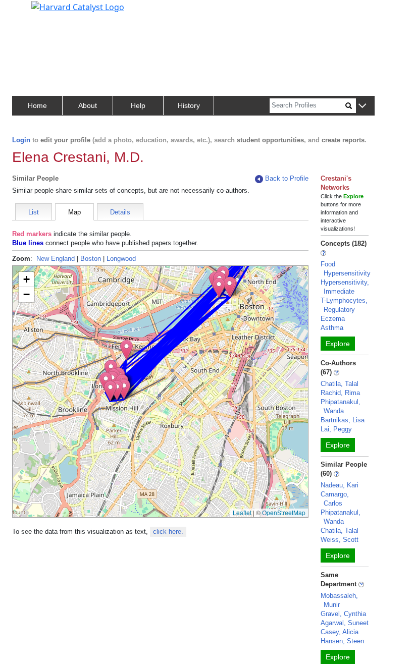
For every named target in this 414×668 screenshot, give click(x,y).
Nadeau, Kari (339, 485)
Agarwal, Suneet (345, 623)
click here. (168, 531)
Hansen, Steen (342, 641)
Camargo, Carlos (335, 498)
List (33, 212)
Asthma (332, 327)
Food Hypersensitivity (346, 268)
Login (21, 140)
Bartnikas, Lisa (343, 420)
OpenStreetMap (283, 512)
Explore (338, 344)
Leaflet (242, 512)
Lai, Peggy (336, 429)
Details (120, 212)
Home (37, 105)
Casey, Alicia (339, 632)
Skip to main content (42, 12)
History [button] (189, 105)
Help (138, 105)
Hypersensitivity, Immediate (345, 287)
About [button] (87, 105)
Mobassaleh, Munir (339, 600)
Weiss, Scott (339, 539)
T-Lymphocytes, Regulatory (344, 305)
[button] (362, 106)
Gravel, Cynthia (343, 614)
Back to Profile (286, 178)
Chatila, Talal (339, 383)
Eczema (333, 318)
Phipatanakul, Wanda (340, 406)
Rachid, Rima (340, 393)
